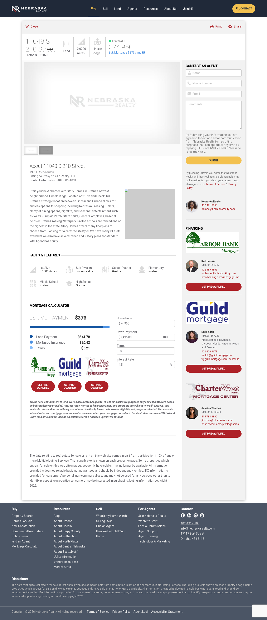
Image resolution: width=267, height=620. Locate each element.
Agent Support (148, 531)
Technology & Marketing (154, 541)
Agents (132, 8)
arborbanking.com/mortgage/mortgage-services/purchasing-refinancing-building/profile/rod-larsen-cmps (222, 277)
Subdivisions (20, 536)
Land (117, 8)
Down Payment (127, 332)
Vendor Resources (66, 562)
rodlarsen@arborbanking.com (219, 273)
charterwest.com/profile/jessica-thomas (222, 424)
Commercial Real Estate (27, 531)
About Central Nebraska (69, 546)
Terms (121, 345)
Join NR (188, 8)
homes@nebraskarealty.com (218, 209)
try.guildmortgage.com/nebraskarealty (222, 359)
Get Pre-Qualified (43, 386)
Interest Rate (125, 359)
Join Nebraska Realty (152, 515)
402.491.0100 (209, 205)
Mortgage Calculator (25, 546)
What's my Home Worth (111, 515)
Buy (93, 8)
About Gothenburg (66, 536)
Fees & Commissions (152, 526)
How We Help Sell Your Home (111, 534)
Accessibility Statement (167, 611)
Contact (246, 8)
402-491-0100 (190, 523)
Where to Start (147, 521)
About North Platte (66, 541)
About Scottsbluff (66, 551)
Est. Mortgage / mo (125, 52)
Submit (213, 160)
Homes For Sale (22, 521)
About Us (170, 8)
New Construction (23, 526)
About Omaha (63, 521)
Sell (105, 8)
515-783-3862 (209, 416)
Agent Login (141, 611)
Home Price (124, 318)
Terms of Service (215, 184)
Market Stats (62, 567)
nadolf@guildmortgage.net (217, 355)
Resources (151, 8)
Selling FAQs (104, 521)
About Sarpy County (67, 531)
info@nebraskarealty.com (198, 528)
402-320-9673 (209, 351)
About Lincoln (63, 526)
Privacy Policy (121, 611)
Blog (57, 515)
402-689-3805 (209, 269)
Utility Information (65, 556)
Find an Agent (21, 541)
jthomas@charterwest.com (217, 420)
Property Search (22, 515)
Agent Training (148, 536)
